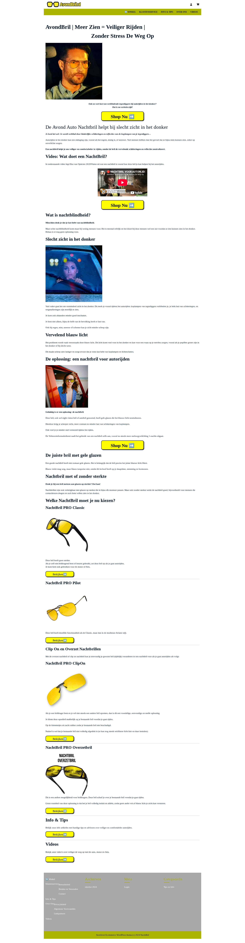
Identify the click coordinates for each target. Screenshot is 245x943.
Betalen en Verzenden (68, 889)
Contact (62, 894)
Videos (194, 12)
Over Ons (182, 12)
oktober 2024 (91, 887)
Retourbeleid (64, 884)
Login (126, 887)
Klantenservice (148, 12)
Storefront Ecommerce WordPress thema (114, 935)
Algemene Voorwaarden (64, 909)
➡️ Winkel (130, 12)
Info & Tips (167, 12)
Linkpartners (59, 913)
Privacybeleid (60, 904)
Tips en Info (169, 887)
